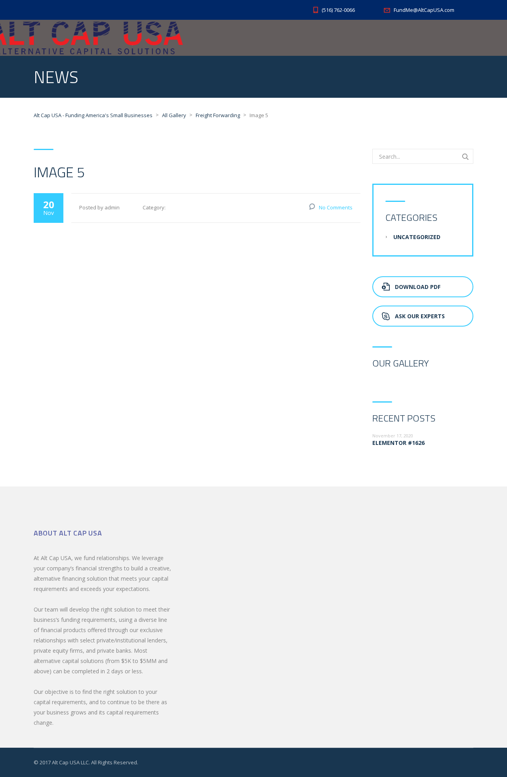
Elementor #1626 (398, 442)
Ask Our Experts (420, 316)
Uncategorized (416, 237)
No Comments (336, 207)
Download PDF (417, 287)
